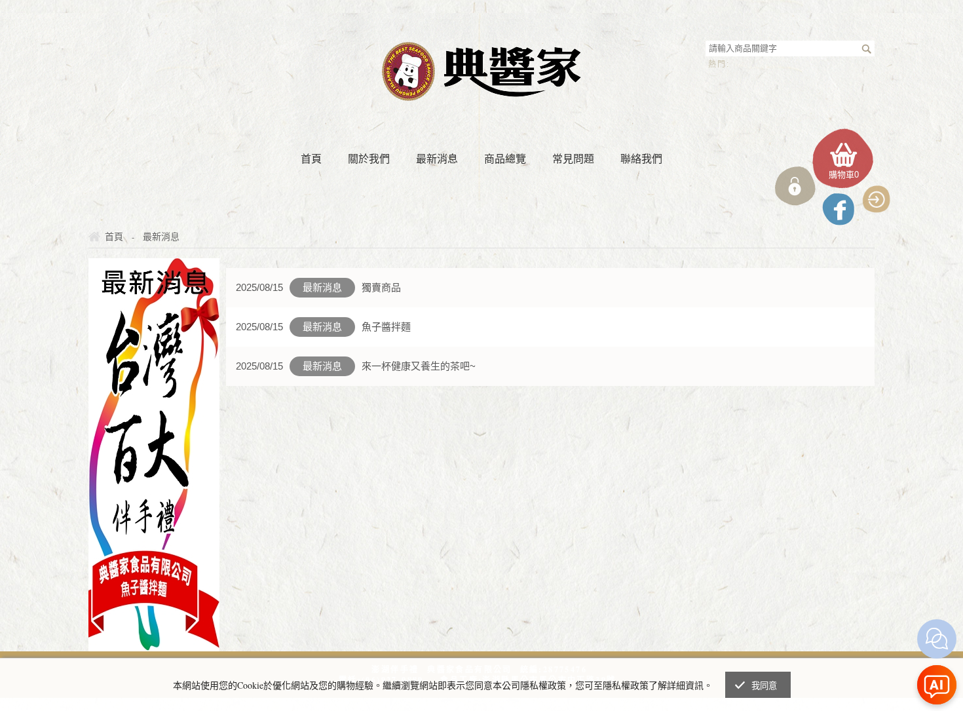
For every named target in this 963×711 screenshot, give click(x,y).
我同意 (764, 686)
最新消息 (437, 158)
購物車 (844, 175)
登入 (870, 192)
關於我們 (369, 158)
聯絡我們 (641, 158)
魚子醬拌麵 (386, 326)
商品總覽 (505, 158)
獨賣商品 (381, 287)
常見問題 (573, 158)
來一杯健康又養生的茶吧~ (419, 366)
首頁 (311, 158)
